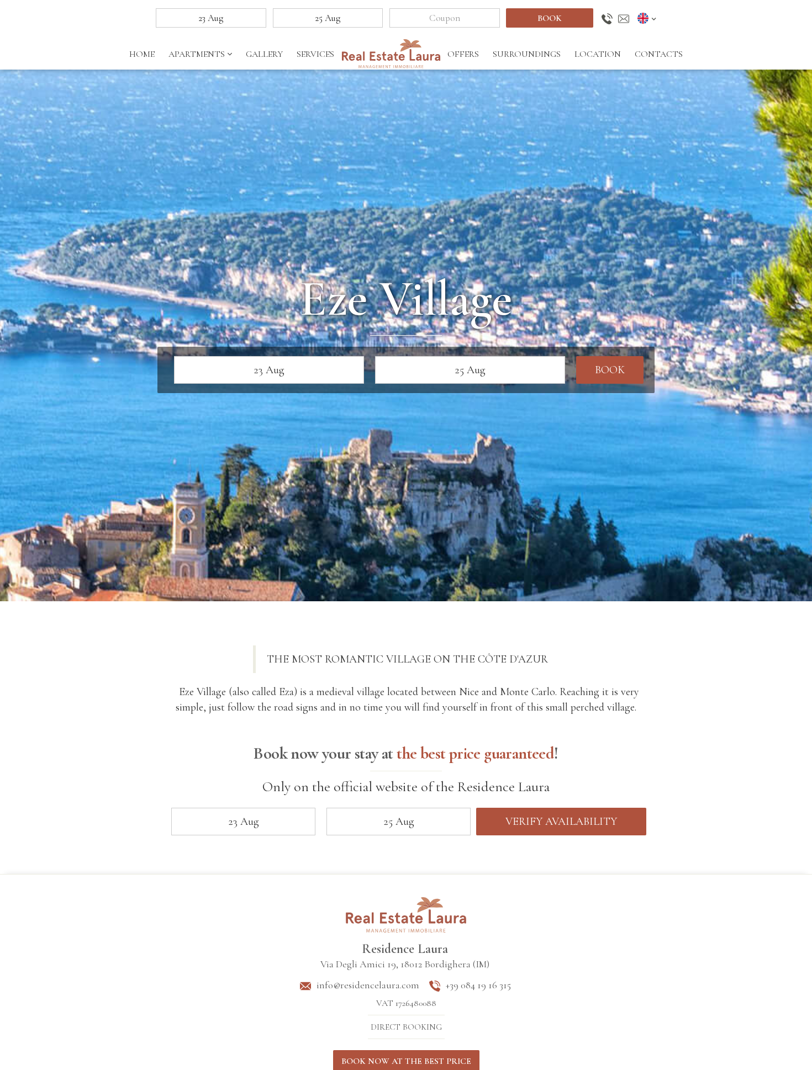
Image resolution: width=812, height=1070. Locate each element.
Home (142, 54)
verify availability (561, 821)
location (597, 54)
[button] (648, 18)
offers (463, 54)
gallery (264, 54)
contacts (659, 54)
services (315, 54)
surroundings (527, 54)
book (549, 18)
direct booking (406, 1027)
